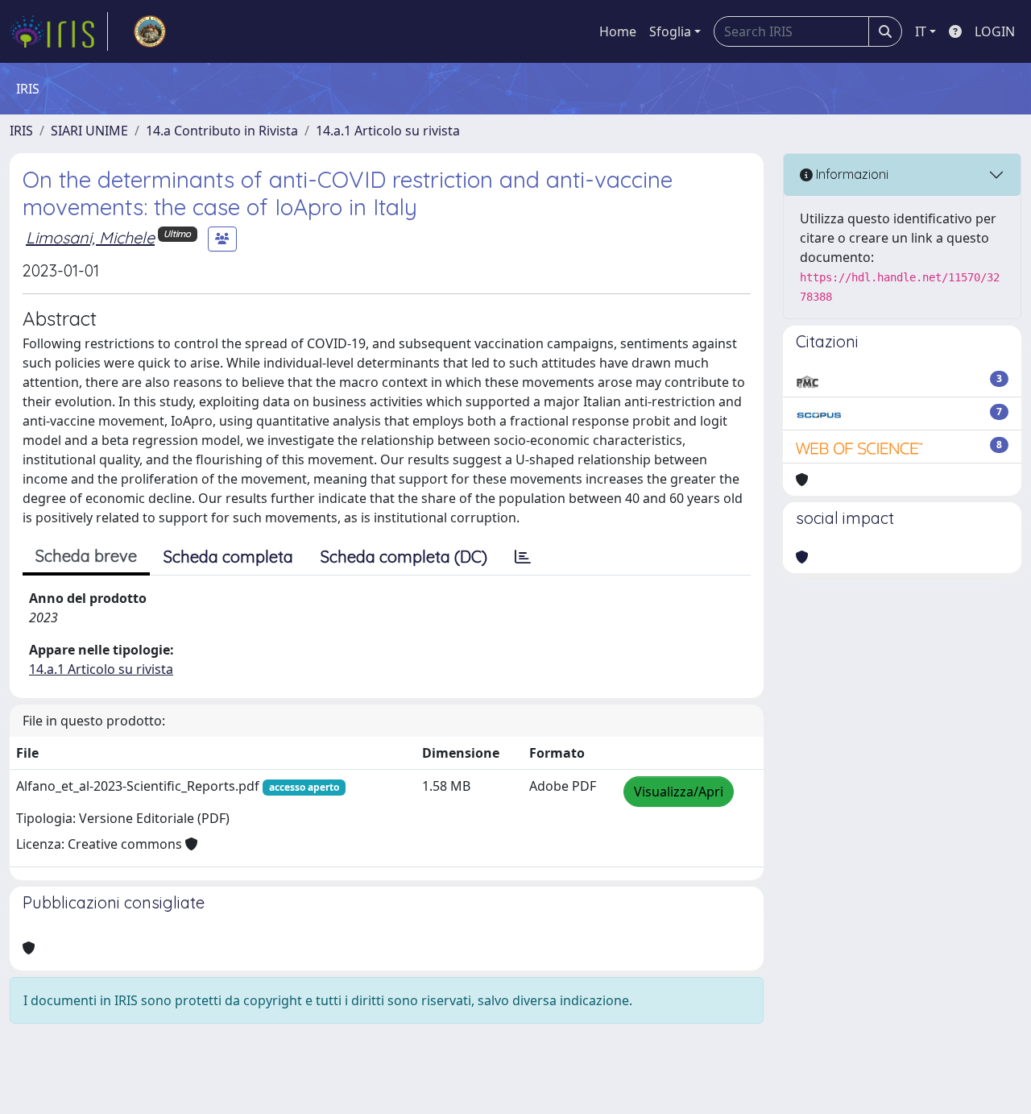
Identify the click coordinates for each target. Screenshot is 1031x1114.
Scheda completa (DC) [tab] (404, 557)
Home (617, 31)
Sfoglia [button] (670, 31)
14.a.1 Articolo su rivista (388, 130)
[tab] (522, 557)
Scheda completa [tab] (228, 557)
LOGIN (995, 31)
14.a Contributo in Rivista (222, 130)
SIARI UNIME (89, 130)
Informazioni (850, 174)
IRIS (21, 130)
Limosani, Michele (90, 237)
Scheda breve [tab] (86, 556)
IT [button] (920, 31)
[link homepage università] (150, 31)
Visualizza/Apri (678, 791)
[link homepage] (59, 31)
